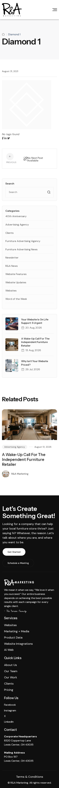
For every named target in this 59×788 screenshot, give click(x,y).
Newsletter (12, 257)
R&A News (11, 266)
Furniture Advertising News (21, 249)
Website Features (16, 274)
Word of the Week (16, 299)
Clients (9, 233)
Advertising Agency (17, 224)
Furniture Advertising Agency (22, 241)
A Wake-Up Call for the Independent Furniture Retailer (35, 342)
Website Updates (15, 282)
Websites (11, 290)
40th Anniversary (16, 216)
